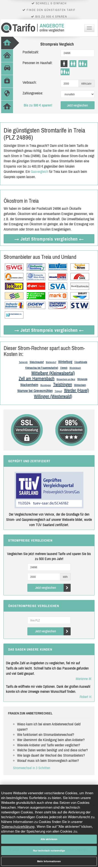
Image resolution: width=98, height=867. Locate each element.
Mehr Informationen (49, 861)
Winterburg (65, 362)
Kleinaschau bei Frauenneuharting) (41, 367)
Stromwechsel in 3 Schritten (31, 768)
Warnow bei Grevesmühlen (35, 391)
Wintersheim (80, 385)
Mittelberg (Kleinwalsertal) (53, 373)
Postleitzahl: (31, 52)
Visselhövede (80, 362)
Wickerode (82, 379)
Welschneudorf (37, 362)
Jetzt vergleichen (77, 105)
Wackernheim (29, 385)
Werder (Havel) (76, 390)
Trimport (58, 391)
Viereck (63, 367)
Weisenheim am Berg (66, 379)
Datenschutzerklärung (18, 826)
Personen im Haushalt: (38, 63)
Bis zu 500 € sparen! (38, 105)
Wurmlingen (45, 385)
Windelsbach (75, 368)
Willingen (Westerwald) (53, 396)
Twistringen (62, 384)
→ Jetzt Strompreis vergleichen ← (49, 238)
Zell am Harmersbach (36, 378)
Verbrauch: (30, 82)
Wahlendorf (51, 362)
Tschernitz (23, 362)
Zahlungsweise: (33, 93)
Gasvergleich (39, 171)
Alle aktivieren (49, 839)
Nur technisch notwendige (49, 850)
